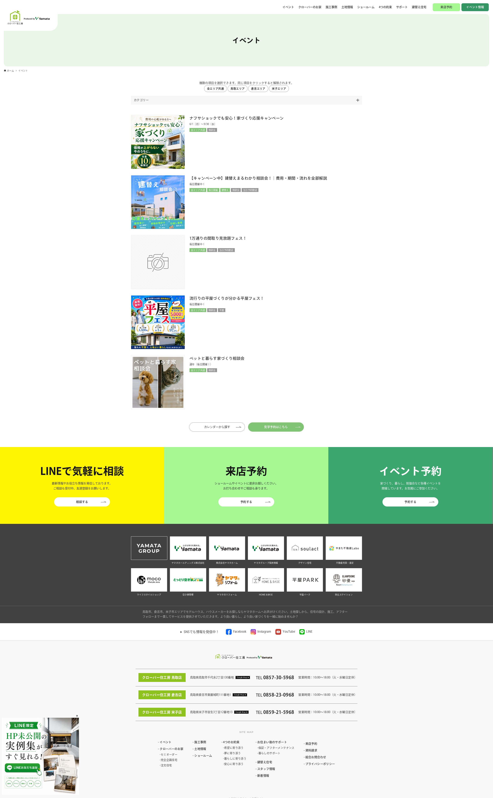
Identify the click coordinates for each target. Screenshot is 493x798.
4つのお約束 (231, 742)
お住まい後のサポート (272, 742)
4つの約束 (385, 7)
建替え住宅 (419, 7)
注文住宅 (166, 765)
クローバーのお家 (309, 7)
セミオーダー (169, 754)
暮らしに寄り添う (235, 758)
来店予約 (446, 7)
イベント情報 (475, 7)
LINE (309, 631)
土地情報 (347, 7)
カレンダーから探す (221, 426)
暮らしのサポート (269, 753)
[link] (236, 632)
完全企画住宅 (169, 760)
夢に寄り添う (232, 753)
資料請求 (311, 750)
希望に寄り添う (234, 747)
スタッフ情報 (266, 768)
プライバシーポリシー (320, 763)
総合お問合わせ (315, 757)
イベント (288, 7)
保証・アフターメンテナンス (276, 747)
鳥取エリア (238, 88)
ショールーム (366, 7)
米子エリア (279, 88)
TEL (275, 678)
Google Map (242, 677)
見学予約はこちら (276, 426)
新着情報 (263, 775)
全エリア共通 (215, 88)
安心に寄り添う (234, 764)
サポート (402, 7)
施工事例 (331, 7)
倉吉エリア (258, 88)
